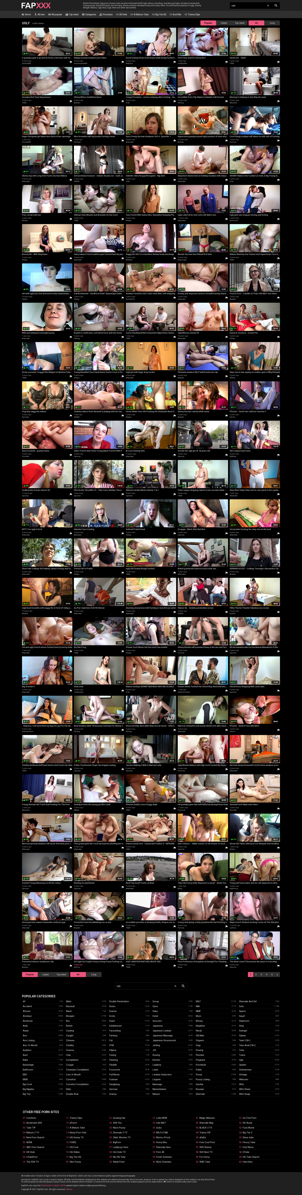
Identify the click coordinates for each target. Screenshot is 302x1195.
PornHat (25, 456)
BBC (25, 1074)
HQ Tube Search (251, 1157)
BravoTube (182, 260)
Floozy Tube (249, 1142)
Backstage (28, 1064)
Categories (89, 14)
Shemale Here (163, 1147)
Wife (241, 1084)
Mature (156, 1094)
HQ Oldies (75, 1152)
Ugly (241, 1060)
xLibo (159, 1127)
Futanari (113, 1079)
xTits (128, 103)
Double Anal (72, 1094)
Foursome (114, 1069)
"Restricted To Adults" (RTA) (53, 1185)
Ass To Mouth (30, 1045)
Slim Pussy (75, 1161)
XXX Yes (117, 1122)
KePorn (77, 967)
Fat (111, 1040)
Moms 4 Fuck (163, 1137)
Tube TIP (31, 1127)
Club (68, 1055)
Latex (155, 1069)
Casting (70, 1030)
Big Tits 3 (247, 1132)
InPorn (232, 417)
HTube (246, 1152)
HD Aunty (247, 1122)
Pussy (199, 1074)
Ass (25, 1035)
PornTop (181, 771)
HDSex (25, 221)
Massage (157, 1084)
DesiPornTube (184, 692)
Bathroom (28, 1069)
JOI (154, 1050)
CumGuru (31, 1118)
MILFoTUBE (162, 1132)
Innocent (157, 1021)
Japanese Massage (163, 1035)
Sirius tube (248, 1137)
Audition (27, 1050)
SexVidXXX (26, 63)
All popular (55, 14)
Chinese (70, 1040)
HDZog (181, 103)
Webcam (243, 1079)
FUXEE (73, 1142)
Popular (208, 23)
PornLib (233, 142)
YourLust (181, 810)
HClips (128, 221)
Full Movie (114, 1074)
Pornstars (106, 14)
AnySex (181, 142)
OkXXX (76, 181)
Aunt (25, 1055)
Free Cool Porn (207, 1142)
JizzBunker (182, 63)
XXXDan (129, 260)
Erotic (112, 1016)
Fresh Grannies (164, 1157)
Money (199, 1021)
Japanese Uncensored (164, 1040)
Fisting (112, 1055)
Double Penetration (119, 1001)
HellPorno (234, 889)
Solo (241, 1006)
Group (156, 1001)
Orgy (198, 1045)
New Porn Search (35, 1137)
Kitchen (156, 1060)
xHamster (130, 142)
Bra (68, 1021)
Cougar (70, 1064)
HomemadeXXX (80, 63)
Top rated (71, 14)
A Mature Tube (139, 14)
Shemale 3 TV (120, 1132)
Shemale (200, 1094)
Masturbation (159, 1089)
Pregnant (200, 1060)
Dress (112, 1006)
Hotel (155, 1016)
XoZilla (232, 614)
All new (39, 14)
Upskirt (242, 1064)
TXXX (232, 63)
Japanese (158, 1025)
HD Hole (121, 14)
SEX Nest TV (206, 1152)
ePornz (73, 1122)
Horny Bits (161, 1142)
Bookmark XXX (34, 1122)
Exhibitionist (115, 1025)
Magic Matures (207, 1118)
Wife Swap (244, 1094)
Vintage (243, 1074)
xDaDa (202, 1137)
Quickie (199, 1084)
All (256, 23)
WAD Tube (204, 1161)
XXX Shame (205, 1147)
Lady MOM (161, 1118)
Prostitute (201, 1064)
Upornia (77, 456)
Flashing (113, 1060)
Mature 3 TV (32, 1132)
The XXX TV (32, 1161)
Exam (112, 1021)
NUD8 (29, 1142)
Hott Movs (248, 1147)
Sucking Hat (119, 1118)
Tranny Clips (192, 14)
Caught (69, 1035)
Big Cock (27, 1084)
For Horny (204, 1157)
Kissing (156, 1055)
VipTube (77, 142)
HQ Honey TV (77, 1137)
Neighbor (200, 1025)
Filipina (112, 1050)
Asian (26, 1030)
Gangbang (114, 1084)
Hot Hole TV (119, 1152)
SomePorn (130, 299)
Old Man (200, 1035)
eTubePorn (32, 1157)
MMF (198, 1011)
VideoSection (27, 731)
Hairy (155, 1011)
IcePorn (233, 928)
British (69, 1025)
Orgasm (200, 1040)
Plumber (200, 1055)
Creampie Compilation (77, 1069)
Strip (241, 1025)
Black (69, 1011)
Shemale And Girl (248, 1001)
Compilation (72, 1060)
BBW (25, 1079)
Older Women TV (122, 1137)
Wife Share (244, 1089)
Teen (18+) (244, 1040)
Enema (112, 1011)
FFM (111, 1045)
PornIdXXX (26, 142)
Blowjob (70, 1016)
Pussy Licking (203, 1079)
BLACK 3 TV (205, 1127)
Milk (198, 1006)
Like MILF (161, 1122)
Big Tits (27, 1094)
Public (199, 1069)
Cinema (70, 1050)
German (113, 1089)
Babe (25, 1060)
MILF (198, 1001)
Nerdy (199, 1030)
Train (241, 1050)
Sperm (242, 1011)
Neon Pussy (119, 1127)
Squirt (242, 1016)
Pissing (199, 1050)
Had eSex (247, 1161)
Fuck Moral (248, 1127)
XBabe (76, 810)
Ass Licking (29, 1040)
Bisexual (70, 1006)
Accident (27, 1006)
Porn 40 (160, 1152)
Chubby (70, 1045)
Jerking (156, 1045)
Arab (25, 1025)
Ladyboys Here (120, 1147)
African (26, 1011)
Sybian (242, 1035)
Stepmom (244, 1021)
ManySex (233, 103)
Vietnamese (245, 1069)
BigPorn (117, 1142)
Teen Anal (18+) (247, 1045)
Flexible (113, 1064)
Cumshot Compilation (77, 1084)
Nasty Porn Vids (78, 1132)
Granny (113, 1094)
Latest (224, 23)
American (28, 1021)
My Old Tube (119, 1157)
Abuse (69, 1189)
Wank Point (119, 1161)
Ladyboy (157, 1064)
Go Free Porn (249, 1118)
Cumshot (71, 1079)
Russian (200, 1089)
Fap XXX (36, 5)
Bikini (68, 1001)
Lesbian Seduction (162, 1074)
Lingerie (157, 1079)
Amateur (27, 1016)
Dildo (68, 1089)
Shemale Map (206, 1122)
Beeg (180, 889)
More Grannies (163, 1161)
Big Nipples (28, 1089)
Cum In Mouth (73, 1074)
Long (272, 23)
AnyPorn (129, 63)
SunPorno (234, 221)
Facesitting (115, 1030)
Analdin (77, 103)
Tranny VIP (205, 1132)
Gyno (155, 1006)
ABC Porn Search (35, 1147)
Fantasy (113, 1035)
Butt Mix (175, 14)
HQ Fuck (74, 1147)
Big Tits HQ (159, 14)
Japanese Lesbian (162, 1030)
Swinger (243, 1030)
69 (24, 1001)
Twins (242, 1055)
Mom (198, 1016)
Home (26, 14)
